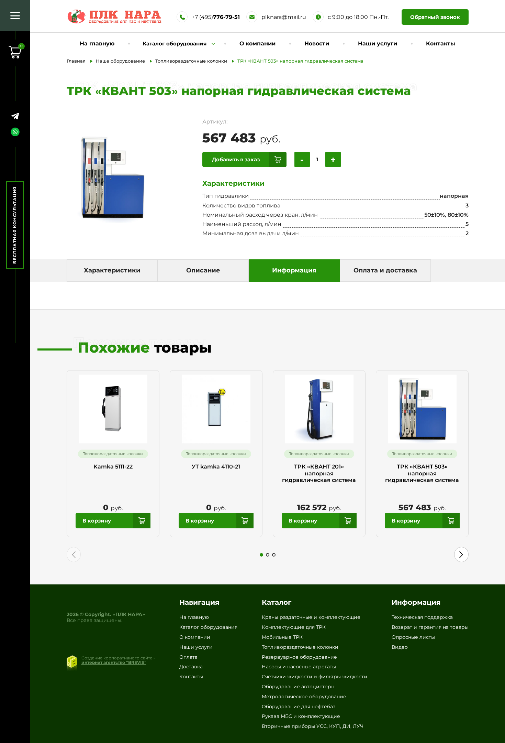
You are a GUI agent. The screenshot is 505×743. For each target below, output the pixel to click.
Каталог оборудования (208, 627)
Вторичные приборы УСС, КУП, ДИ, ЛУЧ (312, 726)
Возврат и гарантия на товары (430, 627)
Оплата (188, 657)
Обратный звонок (435, 17)
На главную (97, 43)
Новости (316, 43)
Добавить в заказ (236, 159)
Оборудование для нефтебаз (298, 706)
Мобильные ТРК (282, 637)
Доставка (191, 667)
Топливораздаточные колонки (300, 647)
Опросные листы (413, 637)
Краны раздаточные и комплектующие (311, 617)
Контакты (440, 43)
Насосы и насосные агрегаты (299, 667)
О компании (257, 43)
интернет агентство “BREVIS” (113, 662)
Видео (400, 647)
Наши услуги (377, 43)
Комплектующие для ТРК (294, 627)
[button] (261, 555)
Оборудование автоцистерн (298, 686)
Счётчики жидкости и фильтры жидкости (314, 677)
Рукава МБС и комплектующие (301, 716)
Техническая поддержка (422, 617)
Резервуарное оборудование (299, 657)
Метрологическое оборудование (304, 696)
